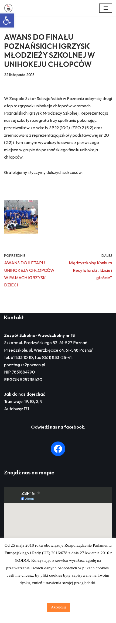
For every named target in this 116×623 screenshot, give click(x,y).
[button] (7, 20)
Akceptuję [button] (58, 607)
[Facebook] (58, 448)
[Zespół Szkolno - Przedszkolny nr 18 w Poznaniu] (9, 8)
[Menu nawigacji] (105, 8)
